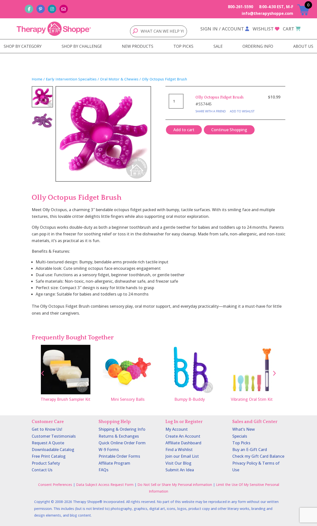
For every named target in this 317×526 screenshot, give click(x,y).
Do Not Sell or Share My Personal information (174, 484)
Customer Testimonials (54, 436)
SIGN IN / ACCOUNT (222, 29)
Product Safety (46, 463)
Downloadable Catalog (53, 449)
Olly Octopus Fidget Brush (219, 97)
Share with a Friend (210, 111)
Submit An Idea (179, 470)
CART (288, 29)
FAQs (103, 470)
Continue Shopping (229, 129)
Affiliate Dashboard (183, 443)
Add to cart (183, 129)
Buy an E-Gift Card (249, 449)
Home (37, 78)
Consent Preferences (55, 484)
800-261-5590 (240, 6)
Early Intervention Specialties (71, 78)
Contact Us (42, 470)
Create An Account (182, 436)
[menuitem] (22, 46)
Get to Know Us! (47, 429)
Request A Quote (48, 443)
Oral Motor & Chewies (119, 78)
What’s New (243, 429)
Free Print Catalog (49, 456)
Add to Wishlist (242, 111)
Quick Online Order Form (122, 443)
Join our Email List (182, 456)
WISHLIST (263, 29)
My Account (176, 429)
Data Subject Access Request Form (104, 484)
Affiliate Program (114, 463)
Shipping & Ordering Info (122, 429)
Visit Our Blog (178, 463)
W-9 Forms (109, 449)
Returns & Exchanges (119, 436)
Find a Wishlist (179, 449)
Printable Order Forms (119, 456)
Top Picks (241, 443)
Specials (239, 436)
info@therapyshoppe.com (267, 13)
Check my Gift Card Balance (258, 456)
